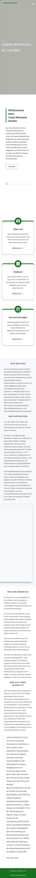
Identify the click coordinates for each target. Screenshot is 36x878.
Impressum (13, 871)
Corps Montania (21, 875)
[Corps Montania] (9, 4)
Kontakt (12, 166)
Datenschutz (22, 871)
